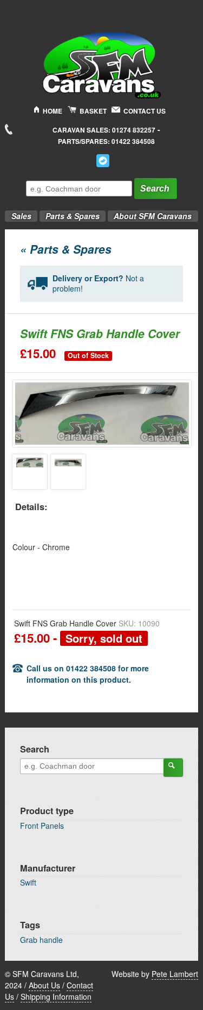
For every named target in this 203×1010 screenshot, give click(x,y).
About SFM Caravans (153, 215)
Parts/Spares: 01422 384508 (106, 141)
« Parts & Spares (66, 249)
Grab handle (41, 939)
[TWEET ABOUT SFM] (102, 160)
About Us (44, 985)
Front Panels (42, 825)
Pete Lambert (175, 973)
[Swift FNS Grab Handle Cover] (29, 471)
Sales (18, 212)
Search (154, 188)
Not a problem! (98, 283)
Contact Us (144, 111)
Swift (28, 882)
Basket (93, 111)
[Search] (173, 767)
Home (52, 111)
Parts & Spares (70, 212)
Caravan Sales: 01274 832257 (104, 130)
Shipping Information (56, 996)
